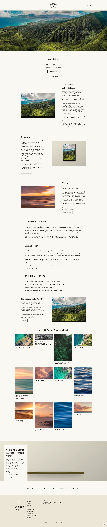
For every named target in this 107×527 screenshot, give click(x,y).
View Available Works (53, 71)
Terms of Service (31, 515)
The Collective (54, 488)
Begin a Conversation (12, 477)
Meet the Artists (43, 488)
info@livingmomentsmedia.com (52, 502)
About (28, 507)
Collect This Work (67, 212)
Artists (29, 503)
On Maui (24, 320)
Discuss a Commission (54, 76)
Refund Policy (30, 511)
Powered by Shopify (60, 522)
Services (29, 505)
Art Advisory (63, 488)
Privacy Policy (30, 513)
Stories (78, 488)
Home (28, 488)
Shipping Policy (31, 509)
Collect (34, 488)
